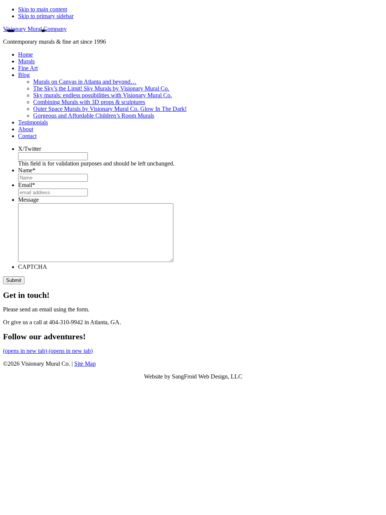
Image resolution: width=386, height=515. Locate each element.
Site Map (85, 363)
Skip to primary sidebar (46, 16)
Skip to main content (42, 9)
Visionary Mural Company (35, 29)
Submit (13, 280)
